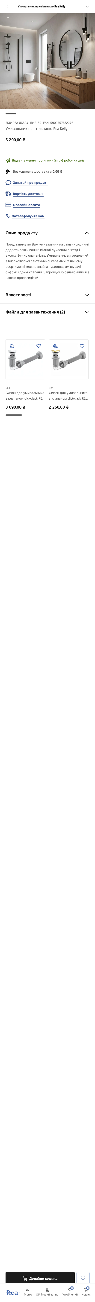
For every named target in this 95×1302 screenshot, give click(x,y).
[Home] (12, 1292)
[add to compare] (12, 346)
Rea (8, 388)
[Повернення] (8, 6)
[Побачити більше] (87, 6)
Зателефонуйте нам (28, 216)
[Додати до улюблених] (38, 346)
